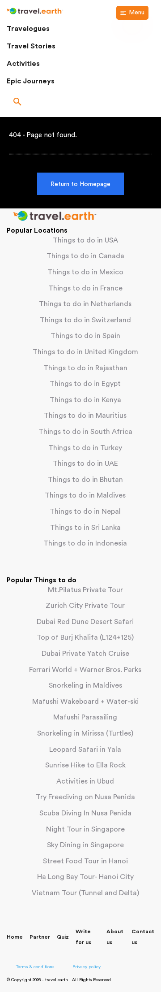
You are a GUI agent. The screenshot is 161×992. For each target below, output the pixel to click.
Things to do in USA (85, 240)
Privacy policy (86, 967)
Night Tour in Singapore (85, 829)
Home (15, 937)
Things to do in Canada (85, 256)
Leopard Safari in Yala (85, 749)
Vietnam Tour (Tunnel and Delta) (85, 893)
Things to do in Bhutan (85, 479)
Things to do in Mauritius (85, 415)
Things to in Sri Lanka (85, 527)
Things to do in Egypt (85, 383)
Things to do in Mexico (85, 272)
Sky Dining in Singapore (85, 845)
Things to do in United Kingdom (85, 351)
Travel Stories (31, 46)
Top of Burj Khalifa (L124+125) (85, 637)
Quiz (63, 937)
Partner (40, 937)
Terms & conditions (35, 967)
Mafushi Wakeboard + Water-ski (85, 701)
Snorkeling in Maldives (85, 685)
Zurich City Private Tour (85, 605)
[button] (80, 102)
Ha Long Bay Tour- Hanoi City (85, 876)
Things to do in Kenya (85, 399)
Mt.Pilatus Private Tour (85, 589)
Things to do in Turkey (85, 447)
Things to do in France (85, 288)
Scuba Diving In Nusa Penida (85, 813)
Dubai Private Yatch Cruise (85, 653)
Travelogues (28, 28)
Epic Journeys (31, 81)
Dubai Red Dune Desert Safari (85, 621)
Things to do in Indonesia (85, 543)
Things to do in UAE (85, 463)
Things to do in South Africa (85, 431)
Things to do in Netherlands (85, 304)
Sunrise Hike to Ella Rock (85, 765)
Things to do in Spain (85, 335)
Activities (23, 63)
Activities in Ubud (85, 781)
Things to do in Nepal (85, 511)
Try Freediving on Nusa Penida (85, 797)
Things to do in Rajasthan (85, 368)
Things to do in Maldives (85, 495)
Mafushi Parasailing (85, 717)
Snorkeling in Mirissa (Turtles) (85, 733)
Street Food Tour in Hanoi (85, 861)
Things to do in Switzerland (85, 320)
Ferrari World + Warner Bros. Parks (85, 669)
